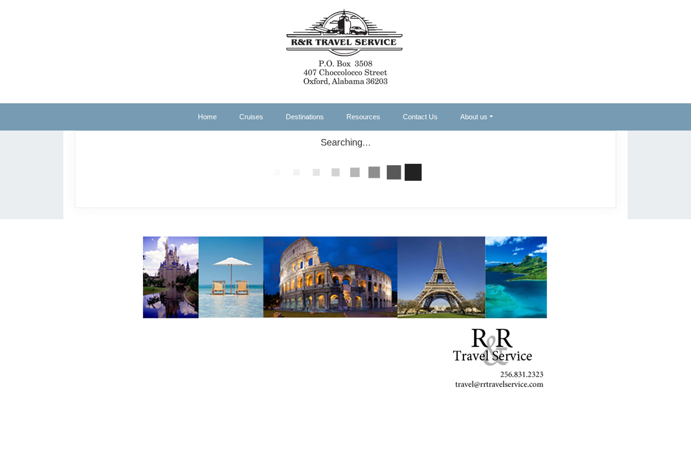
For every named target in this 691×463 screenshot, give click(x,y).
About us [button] (473, 117)
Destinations (305, 117)
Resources (363, 117)
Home (207, 117)
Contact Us (420, 117)
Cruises (251, 117)
